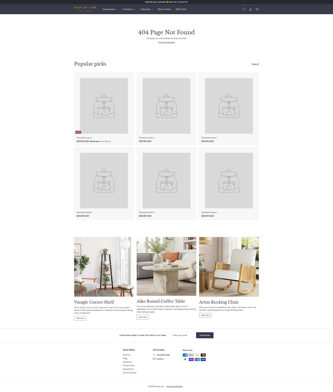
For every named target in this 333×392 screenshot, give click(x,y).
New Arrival (164, 9)
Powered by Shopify (174, 386)
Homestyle (109, 9)
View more (80, 318)
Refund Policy (128, 369)
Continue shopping (166, 42)
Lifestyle (146, 9)
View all (255, 64)
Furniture (128, 9)
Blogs (125, 358)
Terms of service (129, 373)
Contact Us (127, 362)
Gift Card (181, 9)
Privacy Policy (128, 365)
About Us (127, 355)
